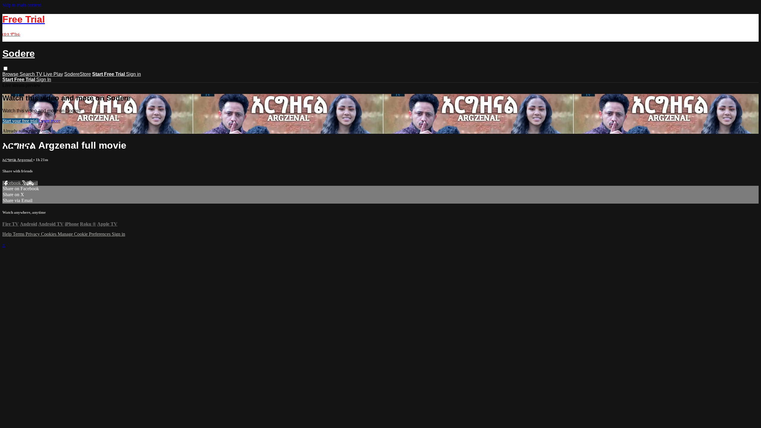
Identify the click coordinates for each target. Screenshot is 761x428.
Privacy (33, 234)
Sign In (43, 79)
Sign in (133, 74)
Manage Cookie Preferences (85, 234)
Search (28, 74)
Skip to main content (21, 4)
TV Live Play (49, 74)
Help (7, 234)
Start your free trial (20, 120)
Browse (11, 74)
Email (32, 182)
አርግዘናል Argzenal (17, 160)
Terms (19, 234)
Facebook (12, 182)
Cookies (49, 234)
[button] (5, 68)
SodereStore (77, 74)
